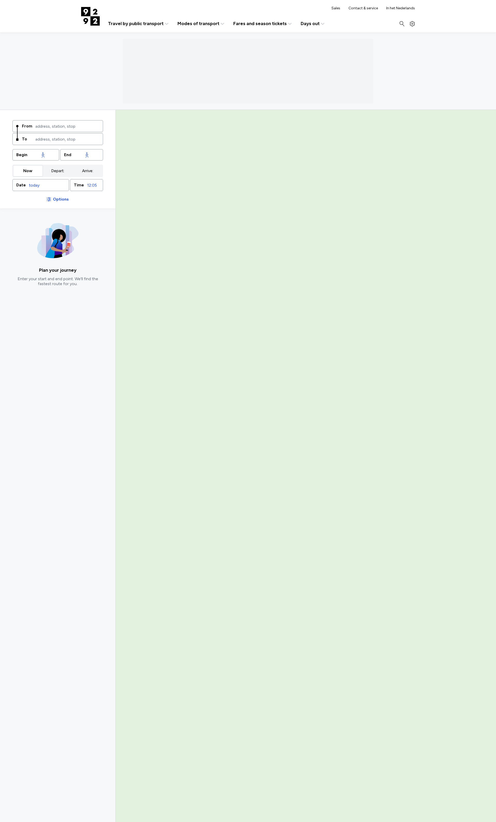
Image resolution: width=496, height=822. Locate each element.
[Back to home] (90, 16)
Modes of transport (198, 23)
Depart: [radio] (57, 170)
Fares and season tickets (260, 23)
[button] (40, 185)
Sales (335, 8)
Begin (21, 154)
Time (79, 184)
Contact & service (363, 8)
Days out (310, 23)
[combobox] (67, 126)
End (67, 154)
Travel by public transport (136, 23)
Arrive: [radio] (87, 170)
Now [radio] (27, 170)
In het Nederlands (400, 8)
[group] (57, 171)
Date (21, 184)
